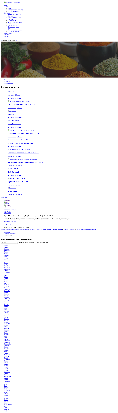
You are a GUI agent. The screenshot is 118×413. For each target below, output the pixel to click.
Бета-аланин (12, 191)
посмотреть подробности (15, 98)
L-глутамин (12, 114)
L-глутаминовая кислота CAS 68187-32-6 (23, 153)
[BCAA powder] (13, 91)
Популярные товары (10, 209)
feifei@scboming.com (10, 221)
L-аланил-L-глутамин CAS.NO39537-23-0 (23, 133)
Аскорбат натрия (14, 124)
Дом (5, 5)
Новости (6, 34)
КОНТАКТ (19, 40)
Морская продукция (13, 27)
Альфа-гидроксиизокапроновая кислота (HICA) (26, 162)
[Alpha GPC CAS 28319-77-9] (16, 178)
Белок (9, 23)
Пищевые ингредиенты (15, 30)
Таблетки (10, 19)
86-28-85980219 (8, 224)
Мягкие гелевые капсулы (15, 17)
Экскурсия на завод (13, 11)
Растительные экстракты (15, 22)
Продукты (7, 13)
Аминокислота (12, 20)
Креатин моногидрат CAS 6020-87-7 (21, 104)
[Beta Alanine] (12, 188)
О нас (6, 6)
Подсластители (12, 25)
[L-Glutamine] (12, 111)
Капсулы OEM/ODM (69, 229)
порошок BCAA (14, 95)
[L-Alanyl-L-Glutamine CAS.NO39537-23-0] (21, 130)
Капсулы (10, 16)
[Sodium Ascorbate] (13, 120)
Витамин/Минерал (13, 31)
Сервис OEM (8, 33)
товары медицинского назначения (86, 229)
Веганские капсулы (25, 229)
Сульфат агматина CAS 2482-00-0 (20, 143)
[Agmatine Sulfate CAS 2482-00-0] (18, 139)
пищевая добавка (57, 229)
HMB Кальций (13, 172)
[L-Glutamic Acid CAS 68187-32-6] (20, 149)
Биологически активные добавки (41, 229)
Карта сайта (7, 211)
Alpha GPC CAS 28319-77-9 (18, 182)
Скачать (6, 36)
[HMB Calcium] (13, 168)
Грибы (9, 28)
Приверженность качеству (15, 9)
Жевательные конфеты (14, 14)
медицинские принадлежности (10, 229)
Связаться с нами (9, 37)
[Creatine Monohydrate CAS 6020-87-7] (19, 101)
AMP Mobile (7, 213)
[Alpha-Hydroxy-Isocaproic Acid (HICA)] (22, 159)
